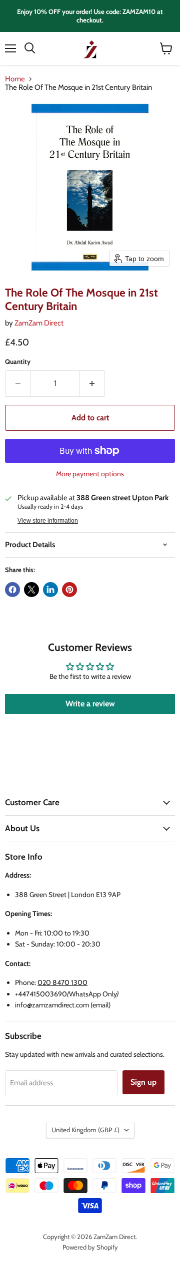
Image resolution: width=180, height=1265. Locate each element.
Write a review (90, 703)
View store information (48, 520)
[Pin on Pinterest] (69, 589)
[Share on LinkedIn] (50, 589)
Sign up (143, 1082)
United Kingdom (86, 1130)
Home (15, 79)
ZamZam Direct (39, 322)
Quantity (17, 361)
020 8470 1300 (63, 982)
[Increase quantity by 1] (92, 383)
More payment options (90, 474)
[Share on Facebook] (12, 589)
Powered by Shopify (90, 1247)
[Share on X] (31, 589)
